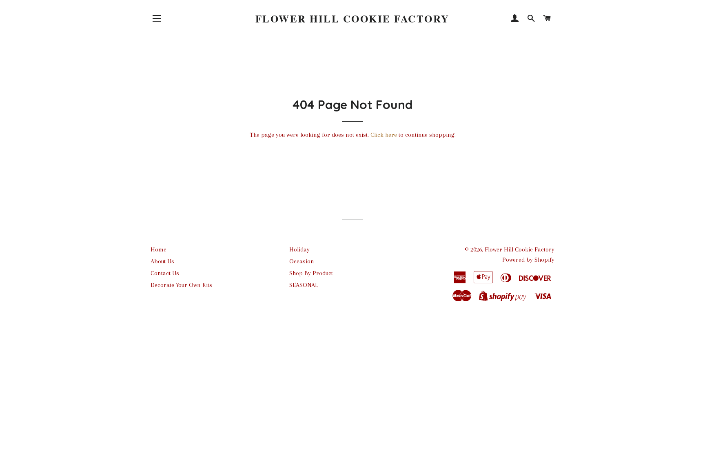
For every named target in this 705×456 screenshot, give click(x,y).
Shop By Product (311, 273)
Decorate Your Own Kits (181, 285)
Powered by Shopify (528, 259)
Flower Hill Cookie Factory (352, 18)
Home (158, 249)
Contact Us (165, 273)
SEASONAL (303, 285)
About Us (162, 261)
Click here (383, 134)
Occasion (301, 261)
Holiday (299, 249)
